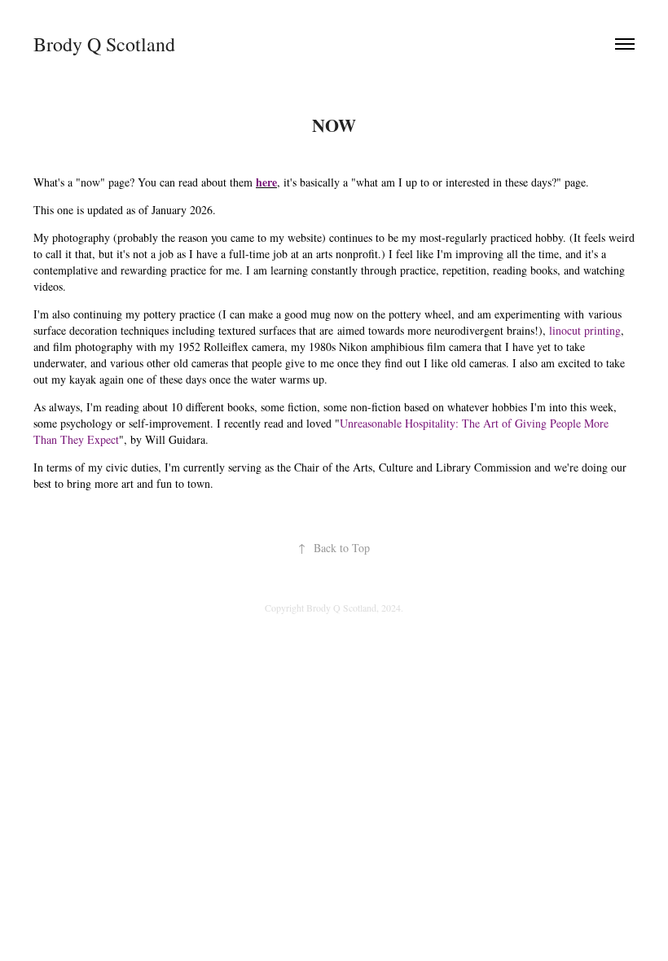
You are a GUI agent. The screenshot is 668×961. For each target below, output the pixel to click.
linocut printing (585, 330)
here (266, 182)
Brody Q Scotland (104, 44)
